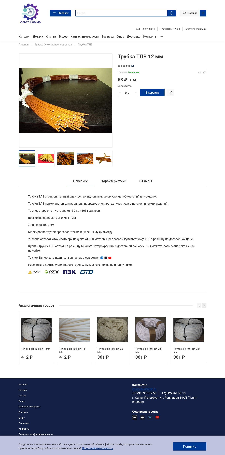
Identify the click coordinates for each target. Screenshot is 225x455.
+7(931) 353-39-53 (144, 393)
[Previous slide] (24, 100)
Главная (24, 44)
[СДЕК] (52, 271)
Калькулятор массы (84, 36)
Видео (63, 36)
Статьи (51, 36)
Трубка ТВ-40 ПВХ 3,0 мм (186, 350)
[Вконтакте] (101, 257)
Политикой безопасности (97, 448)
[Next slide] (107, 100)
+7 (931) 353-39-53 (170, 29)
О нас (120, 36)
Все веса (108, 36)
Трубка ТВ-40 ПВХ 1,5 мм (72, 350)
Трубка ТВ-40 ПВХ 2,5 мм (148, 350)
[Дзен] (105, 257)
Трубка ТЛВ (85, 44)
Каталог (63, 13)
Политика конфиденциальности (36, 434)
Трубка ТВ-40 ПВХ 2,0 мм (110, 350)
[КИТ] (86, 271)
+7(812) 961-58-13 (145, 29)
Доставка (133, 36)
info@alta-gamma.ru (195, 29)
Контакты (150, 36)
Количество (125, 86)
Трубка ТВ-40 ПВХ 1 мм (35, 348)
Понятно (189, 446)
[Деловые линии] (34, 271)
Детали (38, 36)
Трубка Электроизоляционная (53, 44)
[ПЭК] (69, 271)
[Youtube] (110, 257)
